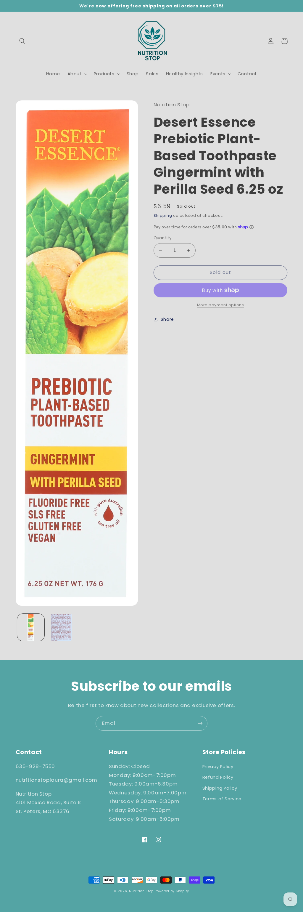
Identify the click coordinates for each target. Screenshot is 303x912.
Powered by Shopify (172, 891)
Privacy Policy (217, 767)
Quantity (163, 238)
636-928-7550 (35, 766)
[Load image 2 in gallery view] (61, 627)
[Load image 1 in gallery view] (30, 627)
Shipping (163, 215)
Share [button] (167, 319)
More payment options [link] (220, 304)
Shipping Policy (219, 788)
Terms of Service (221, 799)
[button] (22, 41)
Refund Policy (217, 777)
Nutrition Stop (141, 891)
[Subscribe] (200, 723)
